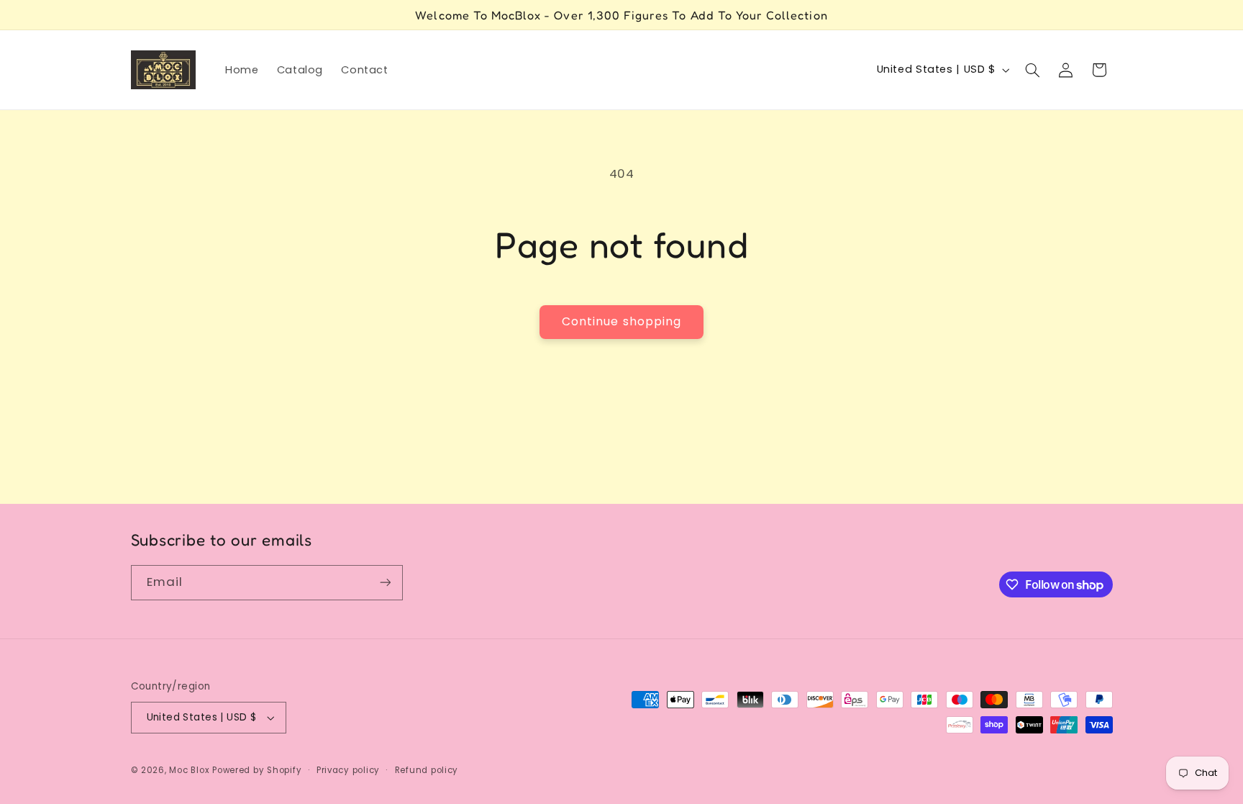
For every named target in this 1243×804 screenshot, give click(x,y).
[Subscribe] (384, 582)
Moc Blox (189, 770)
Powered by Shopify (256, 770)
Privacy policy (348, 770)
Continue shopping (621, 321)
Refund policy (427, 770)
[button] (1032, 69)
